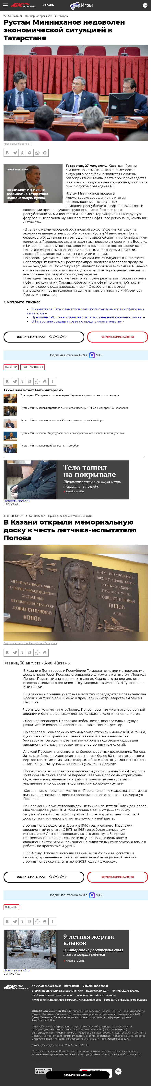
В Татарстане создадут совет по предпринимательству (76, 321)
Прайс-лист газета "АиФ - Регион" (52, 995)
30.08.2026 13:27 (13, 516)
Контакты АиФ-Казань (125, 991)
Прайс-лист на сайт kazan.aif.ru (96, 995)
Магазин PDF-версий (95, 986)
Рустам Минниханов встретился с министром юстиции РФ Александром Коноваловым (74, 407)
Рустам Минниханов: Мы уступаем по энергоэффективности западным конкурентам (72, 433)
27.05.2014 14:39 (13, 16)
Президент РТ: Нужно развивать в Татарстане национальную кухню (86, 317)
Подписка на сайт (97, 991)
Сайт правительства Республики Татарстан (30, 643)
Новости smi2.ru (17, 501)
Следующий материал (77, 1075)
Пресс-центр (71, 986)
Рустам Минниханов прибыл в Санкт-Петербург (50, 445)
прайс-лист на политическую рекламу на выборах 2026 (66, 1000)
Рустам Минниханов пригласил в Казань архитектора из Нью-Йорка (62, 420)
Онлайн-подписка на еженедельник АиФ (57, 991)
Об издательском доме (46, 986)
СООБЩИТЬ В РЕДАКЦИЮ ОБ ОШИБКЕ (125, 1000)
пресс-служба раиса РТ (18, 143)
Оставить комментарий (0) (117, 337)
